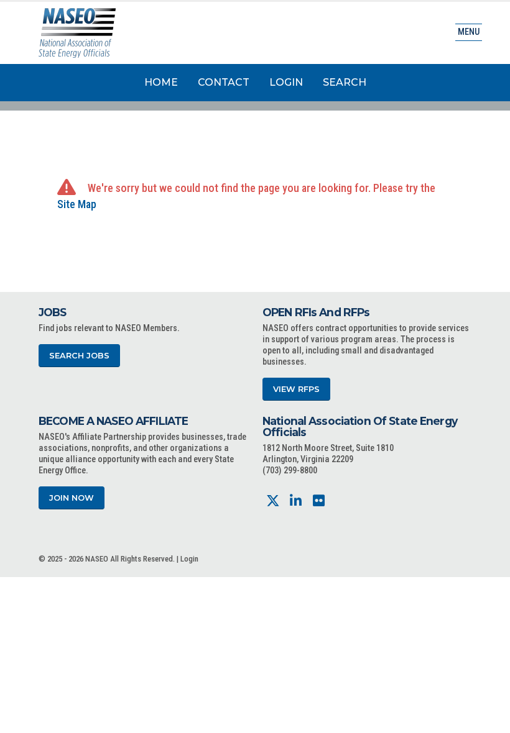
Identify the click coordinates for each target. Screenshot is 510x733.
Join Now (71, 498)
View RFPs (296, 389)
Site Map (76, 204)
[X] (272, 501)
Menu (469, 32)
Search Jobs (79, 355)
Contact (223, 82)
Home (161, 82)
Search (344, 82)
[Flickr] (318, 501)
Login (286, 82)
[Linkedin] (295, 501)
